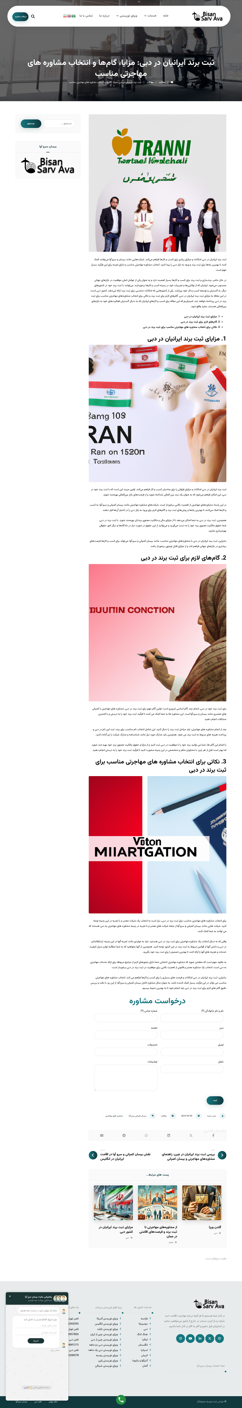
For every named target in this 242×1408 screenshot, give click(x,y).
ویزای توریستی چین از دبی (104, 1340)
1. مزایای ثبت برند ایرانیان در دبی (202, 317)
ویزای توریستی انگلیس (106, 1324)
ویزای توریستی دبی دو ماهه (103, 1345)
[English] (69, 16)
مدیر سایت (211, 1115)
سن (221, 1028)
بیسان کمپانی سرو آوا (137, 1115)
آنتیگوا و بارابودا (140, 1361)
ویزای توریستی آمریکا (107, 1319)
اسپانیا (144, 1350)
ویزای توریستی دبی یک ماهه (103, 1350)
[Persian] (65, 16)
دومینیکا (143, 1324)
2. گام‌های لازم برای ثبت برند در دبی (200, 322)
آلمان (145, 1366)
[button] (213, 1135)
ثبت (215, 1100)
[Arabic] (74, 16)
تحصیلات (152, 1045)
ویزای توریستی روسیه (107, 1355)
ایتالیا (145, 1340)
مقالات (164, 1115)
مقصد (154, 1028)
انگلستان (143, 1345)
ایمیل (221, 1045)
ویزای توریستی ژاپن (108, 1361)
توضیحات (152, 1062)
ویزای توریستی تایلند (107, 1329)
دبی (215, 1233)
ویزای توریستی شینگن (106, 1366)
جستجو (31, 123)
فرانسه (144, 1319)
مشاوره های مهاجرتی (114, 1115)
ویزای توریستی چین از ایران (104, 1334)
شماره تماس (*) (149, 1011)
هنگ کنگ (142, 1334)
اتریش (144, 1355)
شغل (221, 1062)
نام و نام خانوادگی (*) (213, 1011)
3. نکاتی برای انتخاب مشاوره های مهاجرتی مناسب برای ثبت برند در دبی (181, 327)
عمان (171, 1242)
